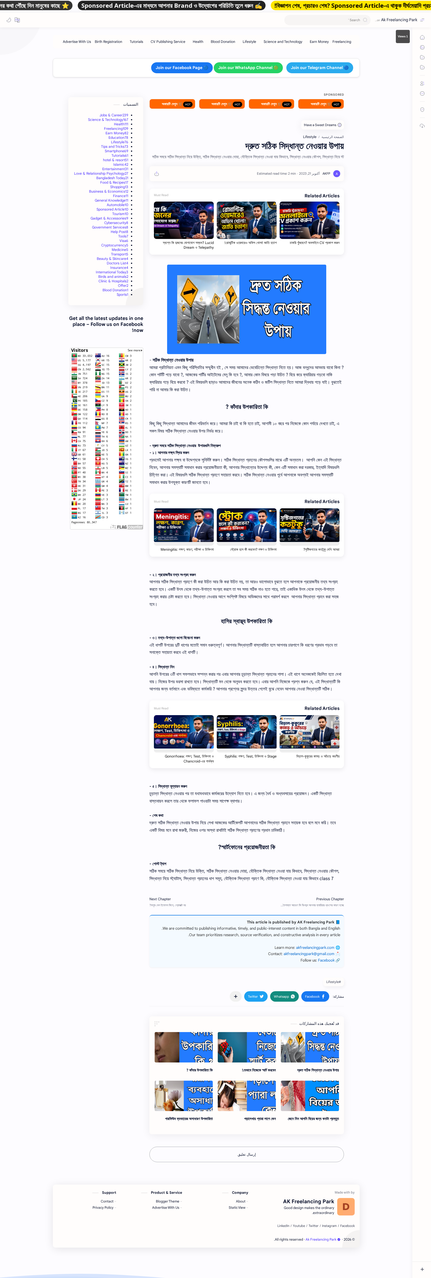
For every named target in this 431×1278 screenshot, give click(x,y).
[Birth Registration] (108, 41)
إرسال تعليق (247, 1154)
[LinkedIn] (283, 1225)
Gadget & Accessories (109, 218)
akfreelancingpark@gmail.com (309, 954)
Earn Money (117, 133)
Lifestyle (119, 142)
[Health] (198, 41)
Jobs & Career (114, 115)
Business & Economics (108, 191)
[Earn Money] (319, 41)
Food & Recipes (114, 182)
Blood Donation (115, 290)
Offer (123, 285)
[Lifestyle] (249, 41)
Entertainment (115, 169)
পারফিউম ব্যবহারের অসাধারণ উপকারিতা (189, 1118)
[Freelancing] (341, 41)
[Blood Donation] (223, 41)
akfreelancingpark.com (315, 947)
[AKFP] (326, 173)
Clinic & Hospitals (113, 281)
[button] (17, 20)
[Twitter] (314, 1225)
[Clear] (289, 20)
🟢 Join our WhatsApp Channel (248, 67)
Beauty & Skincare (112, 258)
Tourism (120, 214)
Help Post (119, 231)
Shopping (119, 187)
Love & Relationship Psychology (101, 173)
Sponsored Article (112, 209)
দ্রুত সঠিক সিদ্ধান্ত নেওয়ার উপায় (318, 1070)
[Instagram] (329, 1225)
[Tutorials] (136, 41)
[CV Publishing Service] (168, 41)
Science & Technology (108, 119)
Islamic (120, 164)
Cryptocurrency (114, 245)
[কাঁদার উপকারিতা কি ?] (184, 1047)
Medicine (120, 249)
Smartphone (116, 151)
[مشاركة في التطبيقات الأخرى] (236, 996)
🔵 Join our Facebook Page (182, 67)
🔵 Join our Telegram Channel (320, 67)
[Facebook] (347, 1225)
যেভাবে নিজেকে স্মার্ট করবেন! (259, 1070)
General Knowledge (111, 200)
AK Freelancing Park (258, 1239)
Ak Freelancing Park (399, 19)
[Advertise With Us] (77, 41)
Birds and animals (113, 276)
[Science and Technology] (283, 41)
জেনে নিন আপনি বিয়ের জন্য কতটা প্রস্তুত (313, 1118)
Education (118, 137)
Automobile (117, 205)
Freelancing (116, 128)
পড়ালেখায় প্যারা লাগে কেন (260, 1118)
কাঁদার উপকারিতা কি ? (246, 407)
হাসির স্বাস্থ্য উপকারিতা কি (246, 621)
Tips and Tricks (114, 146)
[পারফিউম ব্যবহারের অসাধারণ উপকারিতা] (184, 1096)
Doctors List (117, 263)
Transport (119, 254)
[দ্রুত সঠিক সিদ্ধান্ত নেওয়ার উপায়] (246, 309)
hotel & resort (115, 160)
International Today (112, 272)
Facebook (326, 960)
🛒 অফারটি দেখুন (321, 104)
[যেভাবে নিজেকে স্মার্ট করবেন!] (247, 1047)
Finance (120, 196)
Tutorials (119, 155)
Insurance (119, 267)
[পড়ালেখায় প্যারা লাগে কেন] (247, 1096)
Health (121, 124)
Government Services (110, 227)
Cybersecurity (116, 223)
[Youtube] (299, 1225)
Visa (123, 240)
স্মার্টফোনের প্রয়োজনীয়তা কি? (246, 847)
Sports (122, 294)
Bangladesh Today (112, 178)
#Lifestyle (333, 982)
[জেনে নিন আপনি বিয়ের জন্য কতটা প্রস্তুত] (310, 1096)
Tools (123, 236)
